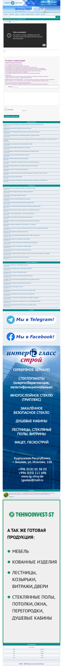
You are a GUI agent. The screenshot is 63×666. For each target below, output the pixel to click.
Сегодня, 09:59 (6, 196)
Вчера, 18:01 (6, 159)
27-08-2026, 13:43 (7, 284)
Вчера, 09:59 (6, 218)
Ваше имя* (10, 86)
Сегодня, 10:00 (6, 192)
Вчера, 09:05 (6, 225)
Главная (6, 14)
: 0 (5, 51)
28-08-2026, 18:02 (7, 254)
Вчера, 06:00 (6, 170)
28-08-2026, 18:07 (7, 251)
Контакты (43, 14)
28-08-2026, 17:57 (7, 258)
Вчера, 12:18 (6, 214)
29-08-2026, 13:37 (7, 232)
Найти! (57, 16)
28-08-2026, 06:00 (7, 277)
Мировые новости (30, 14)
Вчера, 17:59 (6, 207)
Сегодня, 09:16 (6, 125)
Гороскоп (37, 14)
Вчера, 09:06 (6, 222)
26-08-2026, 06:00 (7, 295)
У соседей (22, 14)
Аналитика (11, 14)
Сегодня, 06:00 (6, 136)
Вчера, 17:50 (6, 211)
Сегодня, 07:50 (6, 203)
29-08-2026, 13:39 (7, 229)
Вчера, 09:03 (6, 167)
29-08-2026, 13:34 (7, 240)
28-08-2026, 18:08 (7, 247)
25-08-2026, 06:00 (7, 306)
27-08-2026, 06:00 (7, 291)
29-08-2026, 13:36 (7, 236)
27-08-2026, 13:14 (7, 287)
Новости (17, 14)
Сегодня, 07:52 (6, 133)
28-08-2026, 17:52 (7, 273)
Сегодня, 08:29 (6, 200)
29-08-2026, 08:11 (7, 243)
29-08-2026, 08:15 (7, 269)
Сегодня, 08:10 (6, 129)
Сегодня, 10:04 (6, 189)
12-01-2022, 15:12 (14, 21)
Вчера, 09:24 (6, 163)
